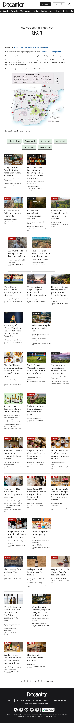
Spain (51, 28)
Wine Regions (30, 28)
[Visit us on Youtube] (26, 710)
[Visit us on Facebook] (21, 710)
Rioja (16, 47)
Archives (49, 681)
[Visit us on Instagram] (37, 710)
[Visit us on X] (16, 710)
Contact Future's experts (23, 700)
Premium (36, 11)
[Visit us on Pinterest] (32, 710)
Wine (22, 28)
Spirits (65, 11)
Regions (44, 11)
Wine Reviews (25, 11)
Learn (51, 11)
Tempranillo (56, 51)
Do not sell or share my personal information (37, 703)
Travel (58, 11)
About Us (10, 700)
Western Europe (42, 28)
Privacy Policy (47, 700)
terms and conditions (60, 700)
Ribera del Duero (25, 47)
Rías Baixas (37, 47)
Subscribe (45, 4)
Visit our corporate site (60, 714)
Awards (5, 11)
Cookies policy (37, 700)
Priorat (45, 47)
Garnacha (44, 51)
